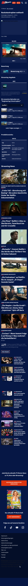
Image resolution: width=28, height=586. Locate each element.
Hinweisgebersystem (6, 547)
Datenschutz (4, 540)
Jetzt (14, 3)
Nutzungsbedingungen (7, 538)
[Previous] (4, 52)
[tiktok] (11, 527)
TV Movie (3, 8)
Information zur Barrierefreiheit (9, 545)
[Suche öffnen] (22, 3)
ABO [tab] (14, 81)
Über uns (3, 550)
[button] (14, 128)
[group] (14, 52)
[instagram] (23, 527)
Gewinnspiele (4, 552)
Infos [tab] (14, 138)
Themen (3, 555)
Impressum (4, 536)
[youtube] (17, 527)
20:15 (18, 3)
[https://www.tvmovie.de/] (6, 2)
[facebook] (5, 527)
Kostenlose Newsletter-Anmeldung (14, 483)
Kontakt (3, 557)
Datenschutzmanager (6, 543)
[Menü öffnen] (26, 3)
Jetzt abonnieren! (14, 517)
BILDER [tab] (14, 41)
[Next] (24, 52)
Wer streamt (10, 8)
